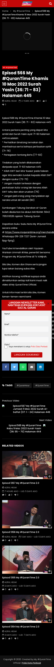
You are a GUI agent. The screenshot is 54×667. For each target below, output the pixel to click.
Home (5, 11)
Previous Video (10, 400)
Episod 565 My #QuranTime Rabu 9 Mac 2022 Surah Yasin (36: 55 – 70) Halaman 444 (24, 428)
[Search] (50, 3)
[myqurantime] (26, 3)
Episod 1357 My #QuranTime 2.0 (20, 483)
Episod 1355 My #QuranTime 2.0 (20, 577)
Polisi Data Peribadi (31, 663)
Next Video (45, 420)
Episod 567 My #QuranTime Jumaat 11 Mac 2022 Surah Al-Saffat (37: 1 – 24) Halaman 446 (31, 409)
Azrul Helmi (11, 100)
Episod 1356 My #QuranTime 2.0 (20, 532)
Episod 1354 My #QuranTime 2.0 (20, 626)
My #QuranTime (21, 11)
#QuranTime (42, 385)
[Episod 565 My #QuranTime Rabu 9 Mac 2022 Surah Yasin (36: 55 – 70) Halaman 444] (47, 428)
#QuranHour (23, 385)
